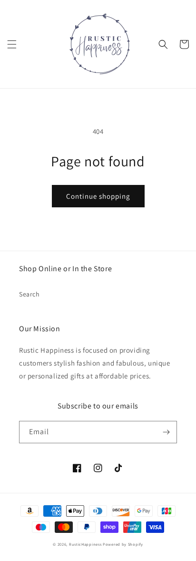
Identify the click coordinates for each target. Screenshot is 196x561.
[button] (11, 44)
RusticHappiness (85, 544)
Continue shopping (98, 196)
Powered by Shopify (123, 544)
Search (29, 294)
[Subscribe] (166, 432)
